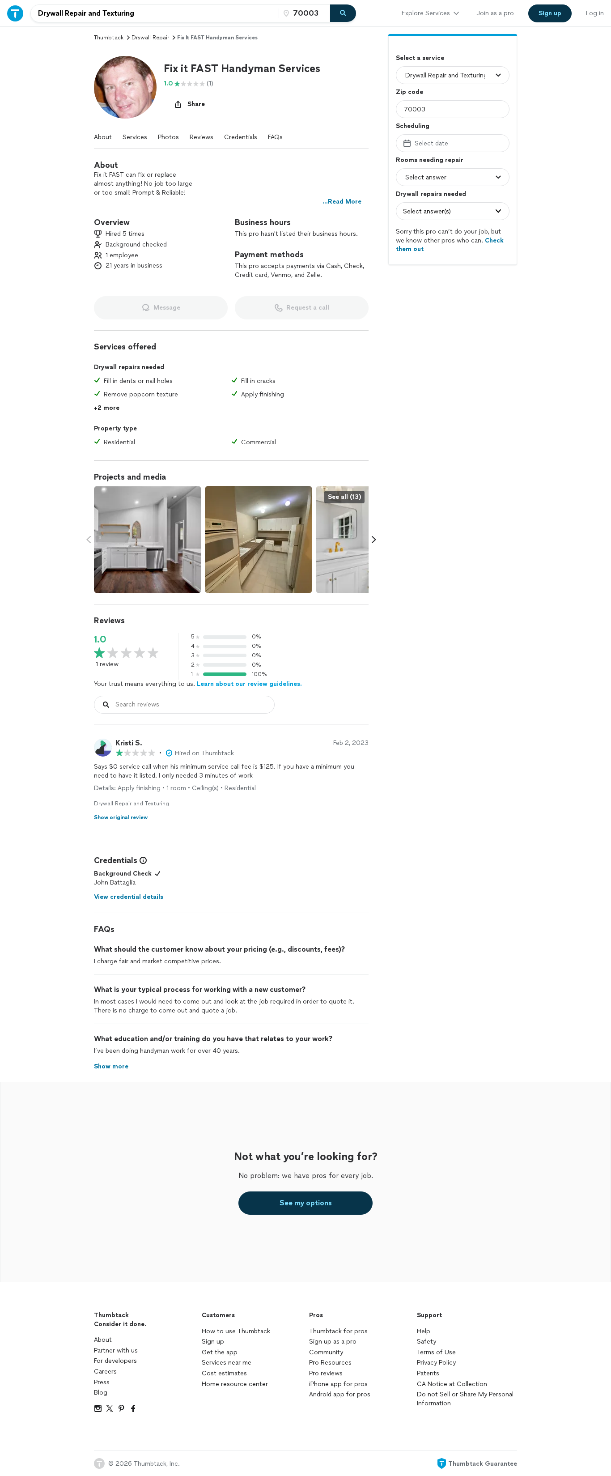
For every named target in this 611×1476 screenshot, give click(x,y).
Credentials (240, 137)
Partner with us (116, 1350)
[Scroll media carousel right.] (374, 539)
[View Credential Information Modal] (142, 860)
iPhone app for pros (338, 1384)
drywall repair (150, 37)
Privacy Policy (436, 1362)
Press (102, 1382)
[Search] (343, 13)
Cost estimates (224, 1373)
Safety (426, 1341)
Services (135, 137)
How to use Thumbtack (236, 1331)
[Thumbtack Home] (15, 13)
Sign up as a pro (332, 1341)
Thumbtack (108, 37)
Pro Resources (330, 1362)
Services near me (226, 1362)
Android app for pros (339, 1394)
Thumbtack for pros (338, 1331)
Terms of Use (436, 1352)
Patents (428, 1373)
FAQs (275, 137)
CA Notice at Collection (452, 1384)
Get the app (220, 1352)
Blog (100, 1392)
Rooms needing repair (429, 160)
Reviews (201, 137)
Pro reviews (326, 1373)
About (103, 137)
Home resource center (235, 1384)
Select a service (420, 58)
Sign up (213, 1341)
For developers (115, 1361)
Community (326, 1352)
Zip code (409, 92)
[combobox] (155, 13)
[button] (125, 87)
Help (423, 1331)
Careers (105, 1371)
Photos (168, 137)
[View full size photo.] (147, 539)
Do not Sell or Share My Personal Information (465, 1399)
